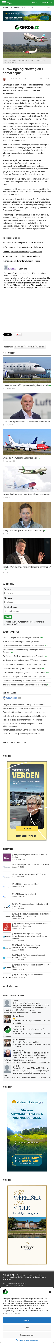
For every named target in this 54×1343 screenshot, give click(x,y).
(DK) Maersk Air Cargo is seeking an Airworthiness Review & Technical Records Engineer (29, 936)
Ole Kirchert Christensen (16, 79)
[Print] (48, 79)
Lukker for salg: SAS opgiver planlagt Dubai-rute (25, 385)
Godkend (27, 1320)
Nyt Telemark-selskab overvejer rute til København (23, 646)
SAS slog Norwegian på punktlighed (19, 458)
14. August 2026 (44, 1078)
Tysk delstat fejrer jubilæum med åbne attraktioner (24, 712)
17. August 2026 (44, 1062)
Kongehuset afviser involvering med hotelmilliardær (24, 730)
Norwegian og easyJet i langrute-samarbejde (21, 256)
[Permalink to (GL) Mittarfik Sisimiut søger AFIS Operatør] (7, 881)
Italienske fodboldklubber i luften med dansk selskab (24, 685)
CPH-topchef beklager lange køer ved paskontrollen (24, 672)
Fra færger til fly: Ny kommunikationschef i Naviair (23, 656)
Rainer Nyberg (19, 1050)
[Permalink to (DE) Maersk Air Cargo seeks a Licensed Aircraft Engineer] (7, 961)
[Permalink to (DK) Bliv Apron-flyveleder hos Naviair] (7, 981)
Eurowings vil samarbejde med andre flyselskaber (23, 242)
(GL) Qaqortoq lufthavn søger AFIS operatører (31, 864)
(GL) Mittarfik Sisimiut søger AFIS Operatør (29, 874)
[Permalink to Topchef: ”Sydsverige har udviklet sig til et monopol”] (27, 564)
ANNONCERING (19, 7)
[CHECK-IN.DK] (27, 28)
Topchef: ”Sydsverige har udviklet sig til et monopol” (27, 567)
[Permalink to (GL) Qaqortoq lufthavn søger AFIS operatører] (7, 871)
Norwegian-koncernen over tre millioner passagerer (26, 494)
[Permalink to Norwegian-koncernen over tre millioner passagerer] (27, 491)
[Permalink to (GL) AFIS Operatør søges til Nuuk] (7, 890)
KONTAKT (48, 7)
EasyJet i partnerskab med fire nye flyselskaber (22, 252)
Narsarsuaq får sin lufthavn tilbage (16, 1012)
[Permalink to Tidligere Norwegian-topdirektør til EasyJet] (27, 527)
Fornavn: (7, 589)
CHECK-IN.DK (18, 1027)
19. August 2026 (35, 1012)
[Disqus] (27, 297)
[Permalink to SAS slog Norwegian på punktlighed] (27, 455)
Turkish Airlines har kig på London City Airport (21, 668)
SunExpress (40, 347)
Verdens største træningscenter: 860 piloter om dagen (25, 660)
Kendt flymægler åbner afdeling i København (21, 637)
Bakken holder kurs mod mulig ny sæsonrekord (22, 708)
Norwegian (29, 347)
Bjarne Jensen (19, 1016)
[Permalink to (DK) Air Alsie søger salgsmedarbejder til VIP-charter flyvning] (7, 910)
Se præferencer (27, 1335)
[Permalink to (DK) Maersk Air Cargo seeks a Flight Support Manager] (7, 971)
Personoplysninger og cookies (27, 1340)
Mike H (16, 1066)
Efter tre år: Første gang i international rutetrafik (20, 1062)
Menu (10, 3)
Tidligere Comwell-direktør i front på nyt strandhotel (24, 705)
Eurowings (19, 347)
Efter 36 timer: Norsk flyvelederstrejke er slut (21, 642)
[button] (50, 1292)
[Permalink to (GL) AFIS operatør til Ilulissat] (7, 900)
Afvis (27, 1328)
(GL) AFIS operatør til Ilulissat (24, 894)
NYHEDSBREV (29, 7)
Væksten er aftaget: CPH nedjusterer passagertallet (24, 677)
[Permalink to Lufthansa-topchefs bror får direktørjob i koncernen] (27, 418)
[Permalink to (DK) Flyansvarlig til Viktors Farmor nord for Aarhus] (7, 861)
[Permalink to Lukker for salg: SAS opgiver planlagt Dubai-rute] (27, 382)
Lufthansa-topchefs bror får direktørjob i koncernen (26, 421)
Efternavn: (8, 598)
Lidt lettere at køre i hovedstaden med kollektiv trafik (24, 716)
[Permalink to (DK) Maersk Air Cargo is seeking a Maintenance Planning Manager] (7, 951)
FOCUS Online (17, 109)
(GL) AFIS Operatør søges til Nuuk (25, 884)
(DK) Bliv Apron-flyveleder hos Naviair (27, 975)
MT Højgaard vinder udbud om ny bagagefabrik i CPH (24, 664)
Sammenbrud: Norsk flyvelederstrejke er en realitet (24, 681)
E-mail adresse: (10, 607)
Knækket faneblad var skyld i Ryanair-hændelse (30, 1021)
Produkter (30, 79)
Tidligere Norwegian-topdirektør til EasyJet (23, 530)
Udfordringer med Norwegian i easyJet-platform (23, 247)
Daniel (15, 1001)
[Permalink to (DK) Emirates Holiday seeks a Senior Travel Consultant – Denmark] (7, 930)
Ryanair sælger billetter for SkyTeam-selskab (21, 261)
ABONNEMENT (8, 7)
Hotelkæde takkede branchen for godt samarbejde (23, 720)
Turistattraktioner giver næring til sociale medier (22, 734)
